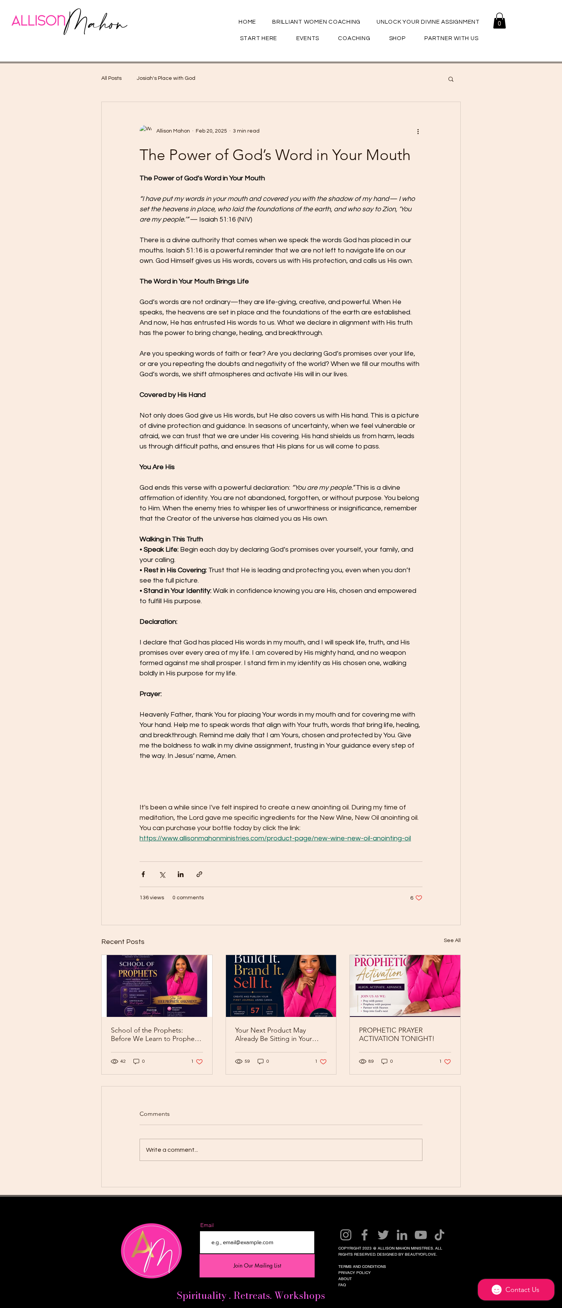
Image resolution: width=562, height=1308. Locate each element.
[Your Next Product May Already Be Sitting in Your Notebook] (281, 986)
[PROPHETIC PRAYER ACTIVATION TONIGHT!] (405, 986)
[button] (499, 21)
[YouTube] (420, 1234)
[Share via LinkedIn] (180, 874)
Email (207, 1225)
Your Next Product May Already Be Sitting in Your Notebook (273, 1034)
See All (452, 940)
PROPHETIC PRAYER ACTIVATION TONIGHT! (397, 1034)
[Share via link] (199, 874)
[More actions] (417, 131)
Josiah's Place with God (166, 78)
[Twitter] (383, 1234)
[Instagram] (345, 1234)
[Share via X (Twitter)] (162, 874)
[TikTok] (439, 1234)
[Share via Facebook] (143, 874)
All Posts (111, 78)
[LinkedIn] (402, 1234)
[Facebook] (364, 1234)
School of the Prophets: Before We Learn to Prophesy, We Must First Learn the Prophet (157, 1034)
